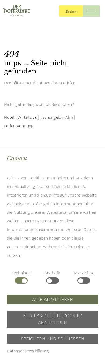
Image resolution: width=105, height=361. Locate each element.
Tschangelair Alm (56, 117)
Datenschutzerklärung (28, 350)
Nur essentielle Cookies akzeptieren (52, 319)
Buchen (71, 12)
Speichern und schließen (52, 338)
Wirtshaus (27, 117)
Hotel (9, 117)
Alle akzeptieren (52, 299)
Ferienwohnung (19, 125)
